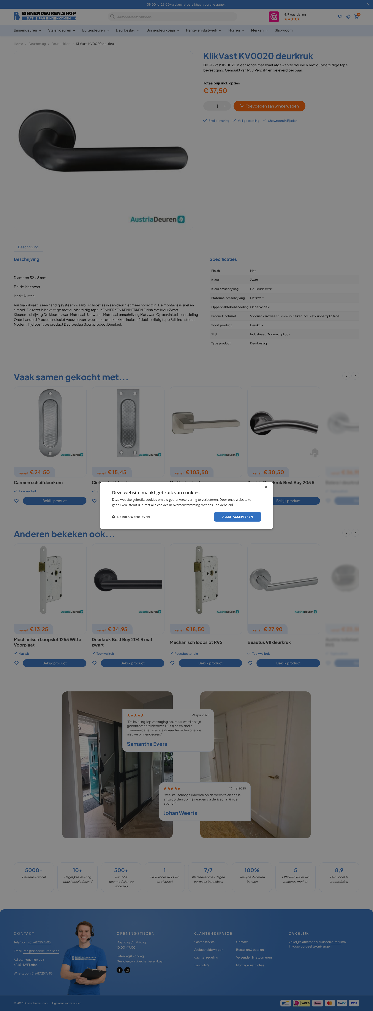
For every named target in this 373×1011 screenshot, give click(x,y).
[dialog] (186, 505)
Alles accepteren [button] (237, 517)
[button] (131, 517)
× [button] (265, 487)
